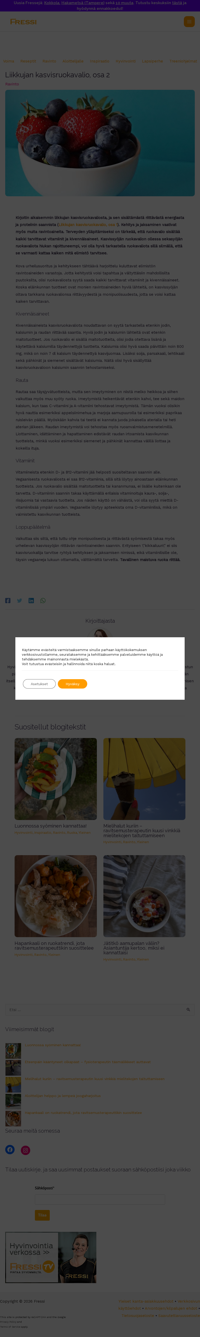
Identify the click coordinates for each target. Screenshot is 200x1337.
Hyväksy (72, 684)
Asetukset (39, 684)
